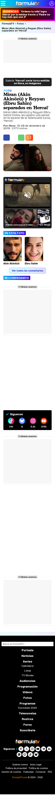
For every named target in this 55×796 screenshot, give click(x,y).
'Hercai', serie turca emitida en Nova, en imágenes (28, 82)
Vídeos (28, 692)
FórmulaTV (8, 23)
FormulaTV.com (19, 777)
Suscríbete (27, 730)
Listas (27, 670)
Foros (27, 724)
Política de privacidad (16, 768)
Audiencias (27, 681)
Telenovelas (27, 713)
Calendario (27, 666)
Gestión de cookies (11, 772)
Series (27, 661)
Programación (27, 686)
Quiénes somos (20, 765)
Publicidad (28, 772)
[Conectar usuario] (51, 3)
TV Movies (28, 675)
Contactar (41, 772)
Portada (27, 650)
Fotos (20, 23)
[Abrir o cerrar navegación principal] (3, 3)
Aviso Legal (35, 765)
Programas (27, 703)
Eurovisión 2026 (27, 708)
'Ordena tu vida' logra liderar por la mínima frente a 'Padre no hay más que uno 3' (26, 14)
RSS (50, 772)
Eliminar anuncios (28, 38)
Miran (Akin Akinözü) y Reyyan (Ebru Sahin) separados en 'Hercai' (26, 29)
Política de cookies (38, 768)
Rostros (27, 719)
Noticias (27, 656)
